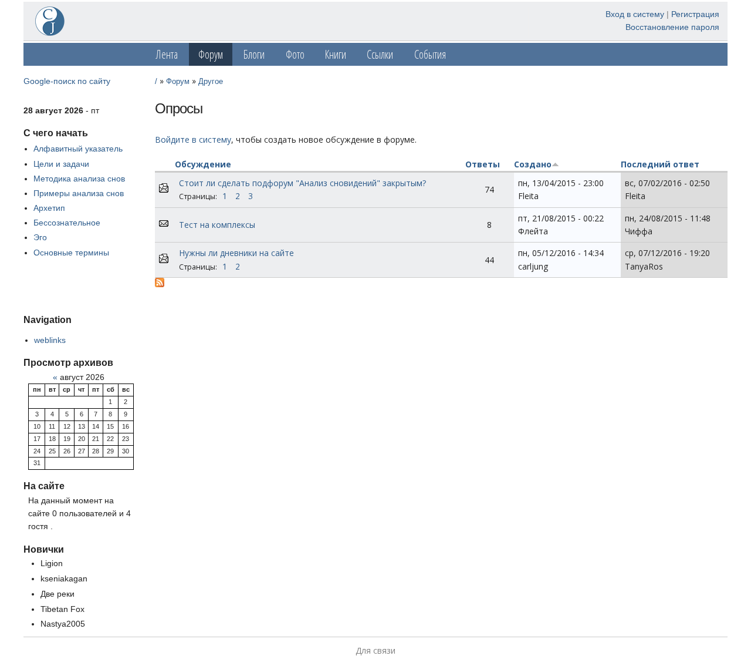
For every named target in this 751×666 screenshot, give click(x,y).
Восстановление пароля (672, 27)
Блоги (254, 54)
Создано (533, 164)
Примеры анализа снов (78, 193)
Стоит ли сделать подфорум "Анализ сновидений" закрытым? (302, 183)
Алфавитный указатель (78, 148)
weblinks (50, 340)
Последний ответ (660, 164)
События (430, 54)
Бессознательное (66, 222)
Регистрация (695, 14)
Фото (295, 54)
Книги (335, 54)
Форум (210, 54)
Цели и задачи (61, 164)
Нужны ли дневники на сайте (236, 252)
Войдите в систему (193, 139)
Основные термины (71, 252)
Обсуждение (203, 164)
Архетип (49, 208)
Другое (210, 82)
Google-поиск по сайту (66, 81)
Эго (40, 237)
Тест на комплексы (217, 224)
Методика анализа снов (79, 178)
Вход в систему (634, 14)
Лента (167, 54)
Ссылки (380, 54)
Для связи (375, 650)
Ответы (482, 164)
